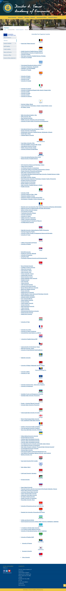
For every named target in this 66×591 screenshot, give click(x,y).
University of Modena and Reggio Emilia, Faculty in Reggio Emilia (36, 90)
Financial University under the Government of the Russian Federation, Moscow (39, 488)
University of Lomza (25, 175)
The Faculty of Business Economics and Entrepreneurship (34, 258)
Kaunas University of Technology (28, 130)
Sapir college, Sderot (25, 467)
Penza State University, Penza (28, 499)
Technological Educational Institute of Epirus (31, 65)
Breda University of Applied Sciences (29, 158)
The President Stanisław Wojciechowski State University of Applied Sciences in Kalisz (40, 174)
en (64, 1)
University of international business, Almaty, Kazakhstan (34, 530)
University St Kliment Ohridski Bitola (29, 149)
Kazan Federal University (26, 487)
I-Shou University (26, 557)
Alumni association (7, 572)
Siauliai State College (26, 133)
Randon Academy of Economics (28, 183)
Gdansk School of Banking (27, 166)
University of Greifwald (26, 57)
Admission (20, 17)
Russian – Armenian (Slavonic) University (30, 403)
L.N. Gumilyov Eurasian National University (30, 529)
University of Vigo (25, 79)
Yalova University (25, 283)
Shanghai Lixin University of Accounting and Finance (33, 512)
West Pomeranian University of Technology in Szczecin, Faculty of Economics (38, 178)
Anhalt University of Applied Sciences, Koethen (31, 51)
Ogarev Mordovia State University (29, 493)
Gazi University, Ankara (26, 270)
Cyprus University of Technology (28, 105)
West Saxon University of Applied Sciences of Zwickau (33, 56)
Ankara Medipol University (27, 300)
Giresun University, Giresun (27, 273)
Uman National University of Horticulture (30, 445)
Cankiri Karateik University (27, 303)
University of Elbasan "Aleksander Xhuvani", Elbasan (33, 365)
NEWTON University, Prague (27, 348)
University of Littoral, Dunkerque (28, 331)
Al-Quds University (25, 479)
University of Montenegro (27, 386)
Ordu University (24, 281)
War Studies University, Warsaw (28, 177)
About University (12, 17)
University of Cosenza (26, 88)
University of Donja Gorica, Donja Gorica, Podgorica (33, 384)
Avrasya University (25, 304)
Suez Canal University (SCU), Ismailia (29, 460)
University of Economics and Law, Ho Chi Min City (32, 506)
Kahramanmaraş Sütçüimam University (30, 311)
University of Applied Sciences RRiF (29, 339)
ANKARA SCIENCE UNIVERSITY (28, 297)
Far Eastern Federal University (28, 496)
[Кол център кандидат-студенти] (64, 585)
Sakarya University (25, 309)
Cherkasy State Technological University (30, 439)
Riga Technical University (26, 118)
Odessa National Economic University (29, 436)
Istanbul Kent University (26, 314)
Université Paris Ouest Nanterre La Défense (31, 332)
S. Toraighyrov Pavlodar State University (30, 527)
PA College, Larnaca (25, 107)
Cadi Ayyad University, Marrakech (28, 473)
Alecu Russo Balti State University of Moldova (31, 429)
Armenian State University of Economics (30, 404)
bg (62, 1)
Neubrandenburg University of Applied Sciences (32, 52)
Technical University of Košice (28, 231)
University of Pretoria (27, 543)
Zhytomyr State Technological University (30, 440)
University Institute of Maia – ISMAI (29, 194)
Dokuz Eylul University (26, 269)
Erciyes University (25, 301)
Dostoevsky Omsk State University (29, 495)
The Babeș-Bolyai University (27, 222)
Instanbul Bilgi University (26, 275)
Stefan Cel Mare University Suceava (29, 210)
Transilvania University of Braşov (28, 213)
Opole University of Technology (28, 182)
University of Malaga (25, 77)
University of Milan (25, 91)
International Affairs (41, 17)
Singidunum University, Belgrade (28, 253)
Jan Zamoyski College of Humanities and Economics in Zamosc (35, 169)
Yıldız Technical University (27, 284)
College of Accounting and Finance (29, 242)
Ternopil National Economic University (29, 448)
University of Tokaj (25, 322)
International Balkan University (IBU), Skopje (31, 144)
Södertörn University (26, 357)
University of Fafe (25, 192)
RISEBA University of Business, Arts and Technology (33, 119)
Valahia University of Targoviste (28, 217)
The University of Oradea (27, 211)
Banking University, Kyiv (26, 454)
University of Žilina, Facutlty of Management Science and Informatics (36, 233)
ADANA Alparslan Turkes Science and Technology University (34, 294)
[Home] (8, 8)
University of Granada (26, 80)
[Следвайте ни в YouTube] (9, 570)
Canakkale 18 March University (28, 267)
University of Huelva (25, 76)
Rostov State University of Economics (29, 490)
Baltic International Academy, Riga (29, 115)
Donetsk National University (27, 437)
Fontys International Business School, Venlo (31, 157)
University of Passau (25, 54)
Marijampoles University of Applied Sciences (31, 132)
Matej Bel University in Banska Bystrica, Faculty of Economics (35, 230)
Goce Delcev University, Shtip (27, 143)
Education (27, 17)
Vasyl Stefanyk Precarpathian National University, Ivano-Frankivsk (36, 453)
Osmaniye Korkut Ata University (28, 286)
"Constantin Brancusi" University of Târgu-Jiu (31, 220)
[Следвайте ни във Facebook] (4, 570)
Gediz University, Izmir (26, 272)
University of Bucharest (26, 214)
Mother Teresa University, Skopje (28, 147)
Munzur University (25, 290)
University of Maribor (26, 244)
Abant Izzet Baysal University (27, 295)
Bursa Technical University (27, 266)
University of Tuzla (25, 373)
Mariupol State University (27, 450)
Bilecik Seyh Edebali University (28, 289)
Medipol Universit (25, 280)
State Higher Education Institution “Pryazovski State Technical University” (37, 446)
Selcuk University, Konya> (27, 276)
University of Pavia (25, 94)
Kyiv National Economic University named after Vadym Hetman (35, 443)
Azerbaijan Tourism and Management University (32, 394)
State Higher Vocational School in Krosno (30, 172)
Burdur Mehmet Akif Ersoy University (29, 287)
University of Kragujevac (26, 255)
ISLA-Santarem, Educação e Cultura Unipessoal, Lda (32, 199)
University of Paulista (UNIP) (27, 537)
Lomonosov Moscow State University (29, 492)
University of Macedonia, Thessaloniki (29, 66)
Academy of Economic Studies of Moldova (30, 426)
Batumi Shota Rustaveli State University (30, 418)
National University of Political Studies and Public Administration (35, 208)
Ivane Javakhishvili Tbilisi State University (30, 420)
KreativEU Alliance (52, 17)
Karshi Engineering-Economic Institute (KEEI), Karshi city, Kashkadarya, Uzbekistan (40, 521)
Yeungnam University (27, 551)
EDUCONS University (26, 252)
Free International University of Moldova (30, 428)
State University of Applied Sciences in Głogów (31, 185)
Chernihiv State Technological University (30, 442)
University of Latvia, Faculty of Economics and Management (34, 121)
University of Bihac (25, 371)
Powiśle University (25, 186)
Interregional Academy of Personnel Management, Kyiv (33, 451)
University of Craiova (26, 216)
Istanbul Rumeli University (27, 312)
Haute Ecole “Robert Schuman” (28, 43)
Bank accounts (21, 585)
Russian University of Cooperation (29, 498)
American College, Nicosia (27, 104)
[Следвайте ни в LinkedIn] (7, 570)
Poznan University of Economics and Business (31, 171)
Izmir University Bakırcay (26, 298)
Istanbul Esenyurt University (27, 292)
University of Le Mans (26, 329)
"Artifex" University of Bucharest (28, 219)
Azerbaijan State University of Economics (30, 395)
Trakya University (25, 308)
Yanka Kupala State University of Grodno (30, 412)
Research (32, 17)
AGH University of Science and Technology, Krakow (32, 164)
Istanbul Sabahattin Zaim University (29, 278)
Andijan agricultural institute (27, 520)
